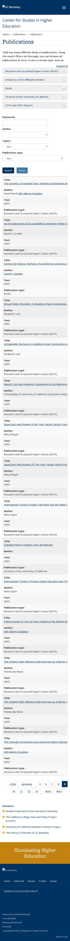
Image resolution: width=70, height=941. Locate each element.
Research (8, 806)
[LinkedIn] (11, 875)
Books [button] (8, 88)
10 (14, 791)
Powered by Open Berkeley (16, 914)
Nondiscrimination (11, 922)
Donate (31, 881)
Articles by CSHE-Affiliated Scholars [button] (25, 79)
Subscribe (19, 881)
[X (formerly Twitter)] (5, 875)
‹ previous (27, 784)
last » (60, 791)
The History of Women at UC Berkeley (27, 832)
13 (37, 791)
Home (5, 34)
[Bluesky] (30, 875)
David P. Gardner (13, 273)
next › (49, 791)
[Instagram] (24, 875)
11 (22, 791)
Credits (42, 881)
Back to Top (62, 936)
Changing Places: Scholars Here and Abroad (28, 544)
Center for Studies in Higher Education (27, 23)
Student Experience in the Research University (32, 811)
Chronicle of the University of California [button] (26, 96)
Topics (6, 140)
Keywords (8, 117)
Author (6, 128)
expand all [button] (62, 66)
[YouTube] (18, 875)
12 (30, 791)
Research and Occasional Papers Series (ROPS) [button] (31, 71)
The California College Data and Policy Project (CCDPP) (31, 819)
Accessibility (9, 918)
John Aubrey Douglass (30, 193)
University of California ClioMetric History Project (33, 826)
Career (53, 881)
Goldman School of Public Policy (20, 890)
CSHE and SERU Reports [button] (19, 105)
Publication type (12, 152)
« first (13, 784)
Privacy (6, 926)
